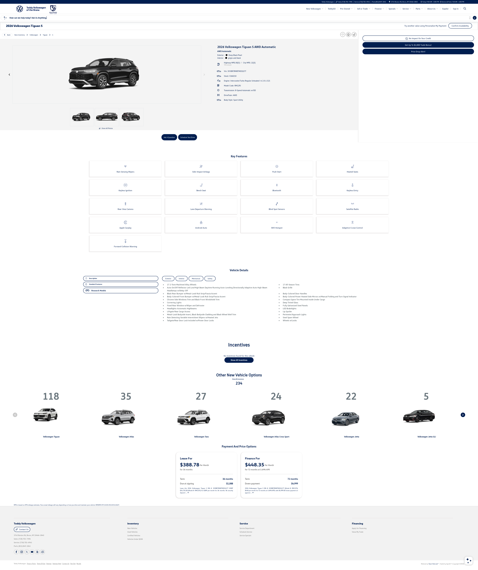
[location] (389, 2)
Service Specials (245, 535)
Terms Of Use (41, 564)
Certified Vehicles (133, 535)
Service (244, 523)
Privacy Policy (31, 564)
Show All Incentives (239, 360)
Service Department (247, 528)
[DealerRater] (42, 551)
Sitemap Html (57, 564)
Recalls (79, 564)
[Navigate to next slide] (204, 74)
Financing (357, 523)
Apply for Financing (359, 528)
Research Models (98, 290)
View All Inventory (238, 379)
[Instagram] (21, 551)
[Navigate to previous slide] (9, 74)
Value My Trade (357, 532)
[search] (465, 8)
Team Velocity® (433, 564)
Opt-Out (73, 564)
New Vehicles (132, 528)
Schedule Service (246, 532)
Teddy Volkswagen (20, 564)
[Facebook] (16, 551)
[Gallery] (107, 74)
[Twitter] (26, 551)
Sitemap (49, 564)
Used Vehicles (132, 532)
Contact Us (24, 529)
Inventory (133, 523)
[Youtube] (32, 551)
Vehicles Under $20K (135, 539)
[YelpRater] (37, 551)
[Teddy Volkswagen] (31, 8)
